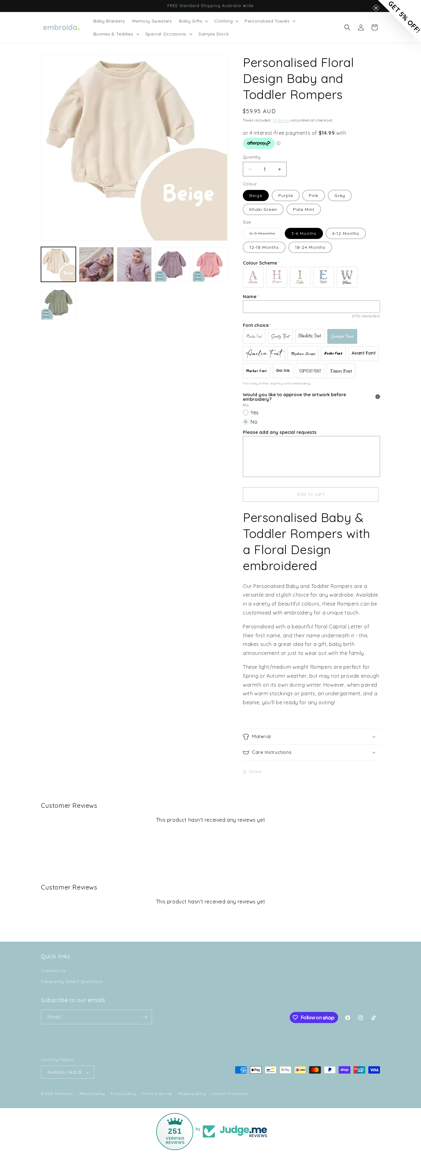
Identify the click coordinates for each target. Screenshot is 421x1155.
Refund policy (92, 1093)
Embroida (64, 1094)
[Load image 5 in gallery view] (210, 264)
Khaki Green (263, 209)
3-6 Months (304, 233)
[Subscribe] (145, 1017)
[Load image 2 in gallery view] (96, 264)
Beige (255, 195)
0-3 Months (265, 234)
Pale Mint (303, 209)
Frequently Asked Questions (72, 981)
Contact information (230, 1093)
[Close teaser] (376, 8)
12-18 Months (264, 247)
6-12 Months (345, 233)
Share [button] (255, 771)
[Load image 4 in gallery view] (172, 264)
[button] (193, 20)
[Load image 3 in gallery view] (134, 264)
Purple (285, 195)
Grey (339, 195)
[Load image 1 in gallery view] (58, 264)
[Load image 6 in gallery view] (58, 302)
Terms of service (157, 1093)
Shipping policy (192, 1093)
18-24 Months (310, 247)
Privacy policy (123, 1093)
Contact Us (53, 970)
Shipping (280, 120)
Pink (313, 195)
